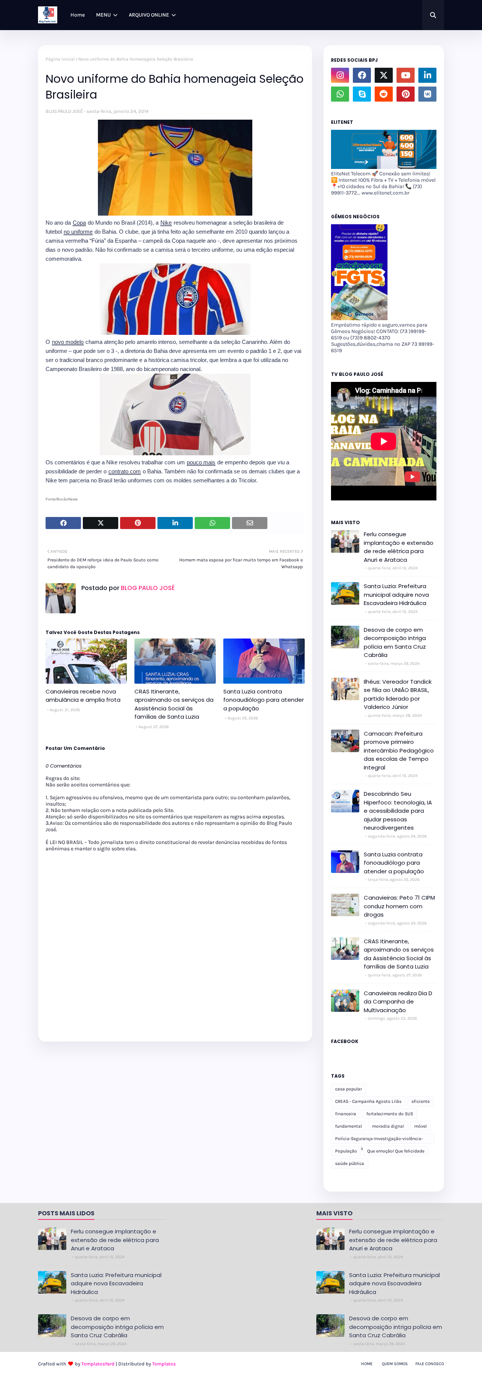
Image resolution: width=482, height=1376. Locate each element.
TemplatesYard (97, 1364)
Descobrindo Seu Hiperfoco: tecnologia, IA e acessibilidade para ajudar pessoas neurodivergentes (398, 811)
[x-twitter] (384, 75)
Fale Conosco (429, 1363)
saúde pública (349, 1163)
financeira (345, 1113)
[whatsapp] (340, 94)
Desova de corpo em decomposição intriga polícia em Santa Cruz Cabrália (395, 642)
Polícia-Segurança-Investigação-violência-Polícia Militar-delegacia (379, 1140)
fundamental (348, 1126)
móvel (420, 1126)
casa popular (348, 1089)
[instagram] (340, 75)
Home (366, 1363)
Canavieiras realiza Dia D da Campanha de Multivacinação (398, 1001)
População (346, 1151)
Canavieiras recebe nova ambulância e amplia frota (83, 695)
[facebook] (362, 75)
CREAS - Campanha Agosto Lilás (368, 1101)
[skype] (362, 94)
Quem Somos (395, 1363)
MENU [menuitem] (103, 15)
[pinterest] (406, 94)
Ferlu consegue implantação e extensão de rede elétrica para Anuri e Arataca (398, 547)
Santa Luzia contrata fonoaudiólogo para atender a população (263, 699)
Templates (164, 1364)
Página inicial (60, 59)
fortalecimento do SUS (389, 1113)
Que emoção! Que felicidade (395, 1151)
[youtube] (406, 75)
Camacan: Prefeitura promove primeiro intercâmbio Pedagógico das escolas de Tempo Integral (399, 750)
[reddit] (384, 94)
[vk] (427, 94)
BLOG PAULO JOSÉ (64, 111)
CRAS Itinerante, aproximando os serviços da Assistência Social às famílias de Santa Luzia (174, 704)
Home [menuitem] (77, 15)
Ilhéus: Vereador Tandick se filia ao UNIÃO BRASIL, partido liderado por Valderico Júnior (398, 694)
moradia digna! (388, 1126)
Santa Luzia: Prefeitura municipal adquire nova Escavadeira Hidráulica (396, 594)
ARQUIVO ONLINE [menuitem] (149, 15)
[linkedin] (427, 75)
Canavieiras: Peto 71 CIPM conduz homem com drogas (399, 906)
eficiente (421, 1101)
